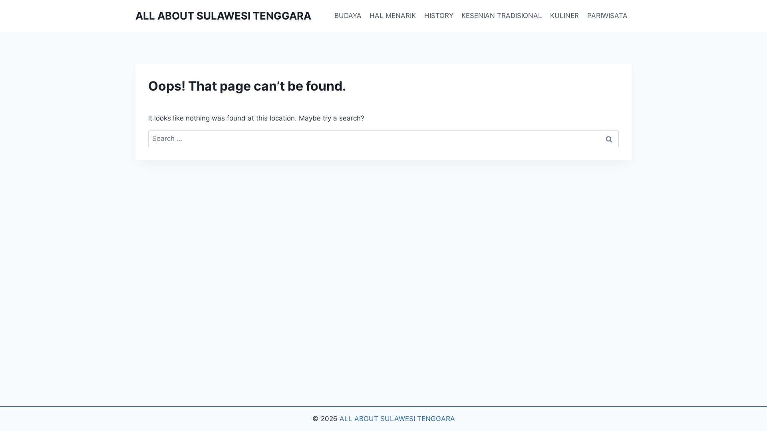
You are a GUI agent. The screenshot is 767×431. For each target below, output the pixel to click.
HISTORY (438, 16)
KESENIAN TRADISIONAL (501, 16)
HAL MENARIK (393, 16)
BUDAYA (348, 16)
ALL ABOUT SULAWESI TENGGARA (397, 419)
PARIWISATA (607, 16)
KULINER (564, 16)
